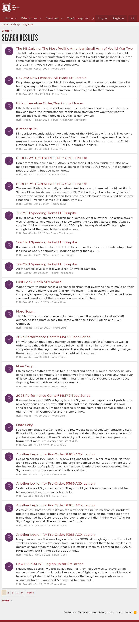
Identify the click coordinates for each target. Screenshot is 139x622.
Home (9, 18)
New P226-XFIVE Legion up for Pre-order (49, 563)
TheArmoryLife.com (81, 18)
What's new (29, 18)
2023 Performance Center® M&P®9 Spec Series (53, 337)
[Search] (132, 18)
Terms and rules (87, 612)
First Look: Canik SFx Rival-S (39, 282)
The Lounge (66, 233)
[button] (15, 18)
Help (119, 612)
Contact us (70, 612)
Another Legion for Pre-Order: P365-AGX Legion (55, 454)
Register (28, 24)
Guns (62, 68)
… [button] (17, 592)
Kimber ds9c (26, 129)
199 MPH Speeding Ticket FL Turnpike (46, 213)
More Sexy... (25, 311)
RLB (18, 68)
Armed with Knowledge (73, 119)
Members (52, 18)
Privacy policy (106, 612)
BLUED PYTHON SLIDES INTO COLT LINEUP (51, 158)
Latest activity (11, 24)
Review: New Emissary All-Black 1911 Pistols (51, 77)
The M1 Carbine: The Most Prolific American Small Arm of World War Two (74, 48)
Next (29, 592)
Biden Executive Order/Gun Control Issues (50, 103)
